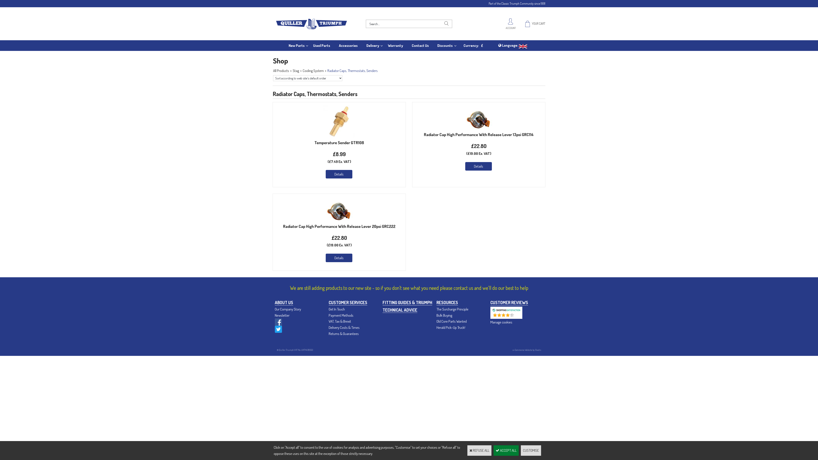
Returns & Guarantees (344, 333)
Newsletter (282, 315)
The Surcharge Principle (452, 309)
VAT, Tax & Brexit (340, 321)
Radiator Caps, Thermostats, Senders (352, 70)
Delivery (372, 45)
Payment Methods (341, 315)
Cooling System (313, 70)
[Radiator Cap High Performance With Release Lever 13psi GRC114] (479, 128)
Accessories (348, 45)
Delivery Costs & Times (344, 327)
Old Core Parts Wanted (451, 321)
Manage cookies (501, 322)
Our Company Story (288, 309)
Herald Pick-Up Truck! (450, 327)
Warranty (395, 45)
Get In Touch (337, 309)
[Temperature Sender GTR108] (339, 136)
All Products (281, 70)
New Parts (297, 45)
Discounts (445, 45)
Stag (296, 70)
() (517, 316)
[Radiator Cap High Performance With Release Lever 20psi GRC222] (339, 219)
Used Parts (321, 45)
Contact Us (420, 45)
